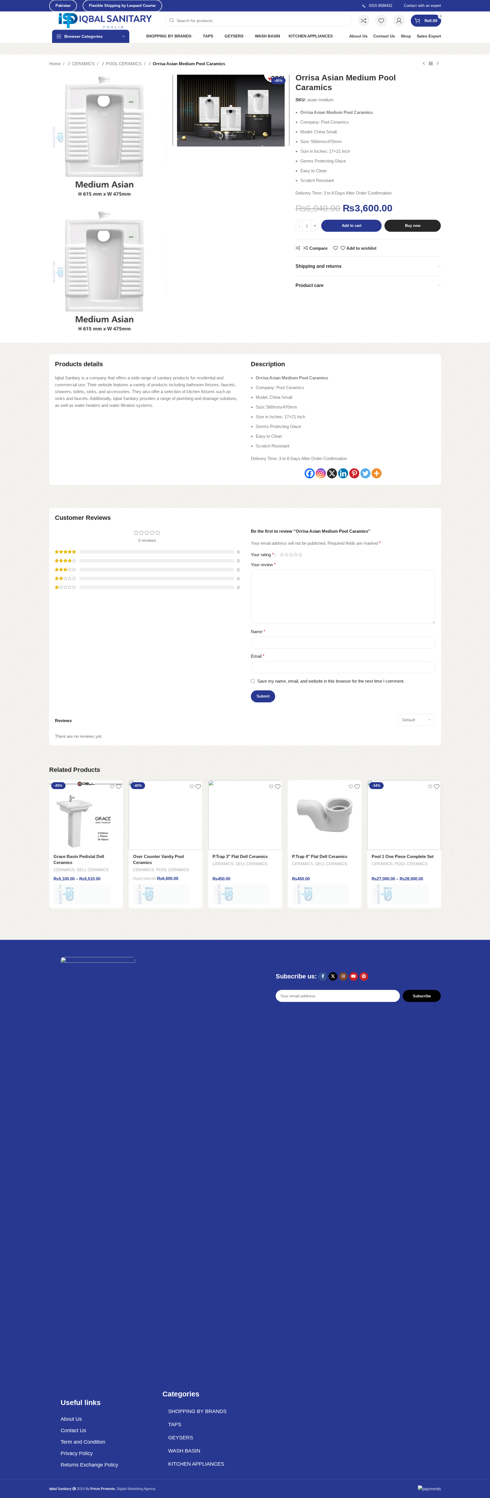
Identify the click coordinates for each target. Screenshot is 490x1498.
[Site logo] (106, 20)
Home (55, 63)
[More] (377, 473)
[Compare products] (363, 20)
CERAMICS (84, 63)
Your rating (262, 554)
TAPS (174, 1424)
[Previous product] (423, 63)
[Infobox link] (377, 5)
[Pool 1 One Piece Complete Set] (404, 815)
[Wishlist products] (381, 20)
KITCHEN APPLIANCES (196, 1464)
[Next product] (437, 63)
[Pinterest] (354, 473)
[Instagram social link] (343, 976)
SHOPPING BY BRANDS (197, 1411)
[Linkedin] (343, 473)
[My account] (399, 20)
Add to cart (351, 225)
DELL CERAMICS (92, 869)
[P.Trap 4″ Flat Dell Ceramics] (325, 815)
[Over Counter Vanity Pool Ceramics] (166, 815)
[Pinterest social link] (364, 976)
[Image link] (98, 1171)
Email (257, 656)
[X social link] (333, 976)
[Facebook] (310, 473)
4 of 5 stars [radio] (295, 554)
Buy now (412, 225)
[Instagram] (321, 473)
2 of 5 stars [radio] (286, 554)
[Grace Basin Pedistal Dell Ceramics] (86, 815)
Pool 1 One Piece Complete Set (403, 856)
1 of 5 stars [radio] (282, 554)
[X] (332, 473)
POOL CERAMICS (124, 63)
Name (258, 631)
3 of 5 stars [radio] (291, 554)
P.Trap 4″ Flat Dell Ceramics (319, 856)
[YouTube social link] (353, 976)
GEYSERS (180, 1437)
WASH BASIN (184, 1451)
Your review (263, 564)
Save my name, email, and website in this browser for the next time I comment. (330, 681)
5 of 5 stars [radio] (300, 554)
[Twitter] (365, 473)
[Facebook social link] (322, 976)
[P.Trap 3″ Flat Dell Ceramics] (245, 815)
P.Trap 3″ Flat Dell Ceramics (240, 856)
